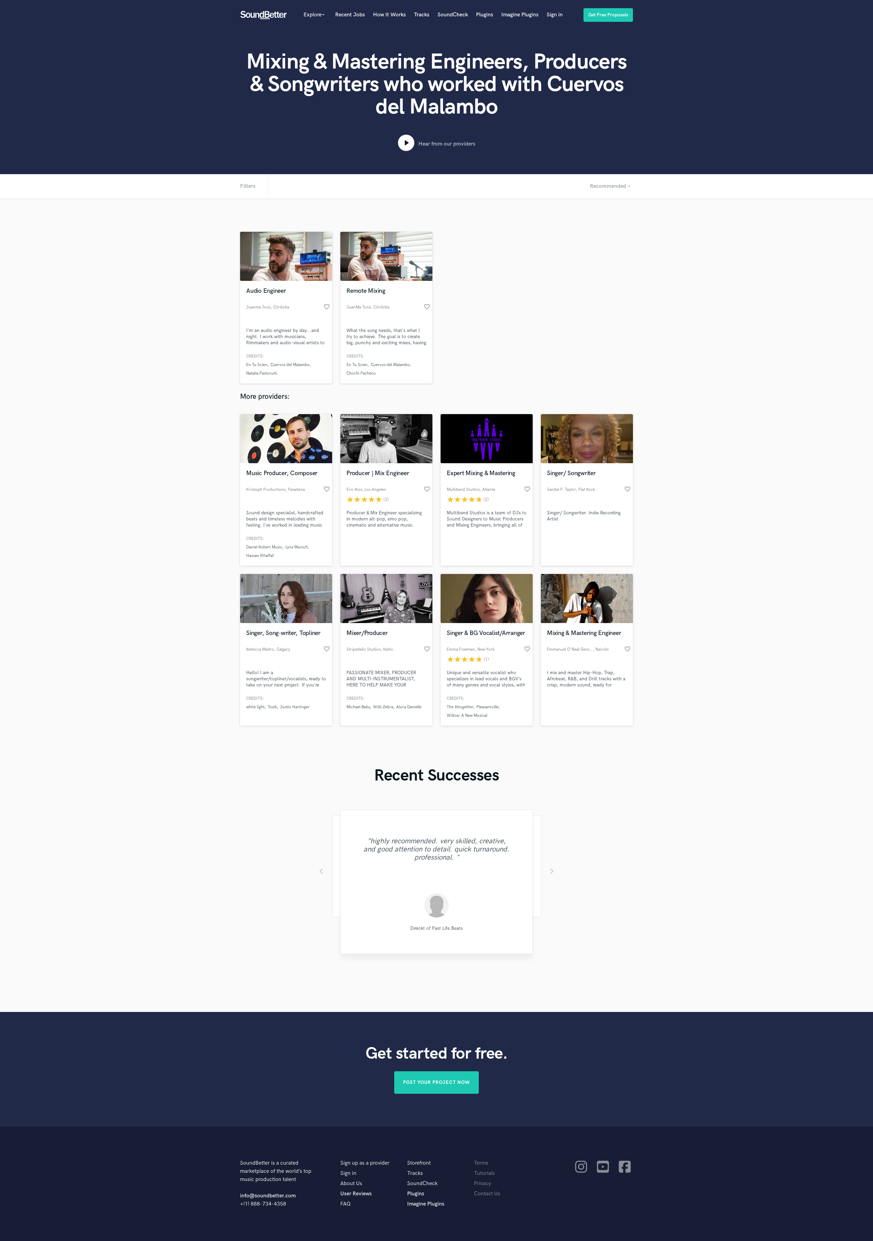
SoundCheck (453, 15)
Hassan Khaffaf (260, 555)
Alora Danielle (408, 707)
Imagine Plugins (519, 15)
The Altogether (460, 707)
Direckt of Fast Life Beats (436, 928)
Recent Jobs (350, 15)
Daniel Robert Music (264, 547)
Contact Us (487, 1194)
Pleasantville (487, 707)
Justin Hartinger (295, 707)
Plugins (484, 15)
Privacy (482, 1183)
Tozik (272, 707)
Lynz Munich (296, 547)
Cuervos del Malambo (290, 364)
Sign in (555, 15)
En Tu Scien (256, 364)
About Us (351, 1183)
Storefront (419, 1163)
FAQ (345, 1204)
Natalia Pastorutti (261, 373)
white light (255, 707)
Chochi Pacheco (361, 373)
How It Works (389, 15)
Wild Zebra (383, 707)
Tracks (421, 15)
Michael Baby (358, 707)
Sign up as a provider (364, 1163)
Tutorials (484, 1173)
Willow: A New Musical (467, 715)
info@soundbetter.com (268, 1196)
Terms (481, 1163)
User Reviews (356, 1194)
